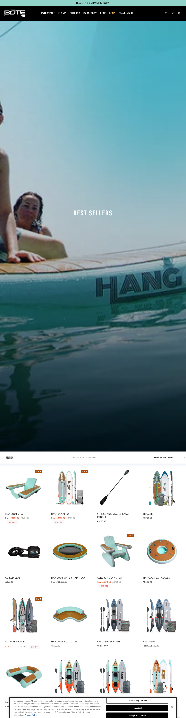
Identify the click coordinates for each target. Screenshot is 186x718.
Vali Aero (149, 641)
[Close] (172, 707)
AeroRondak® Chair (110, 577)
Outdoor (75, 13)
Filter (9, 457)
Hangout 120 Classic (64, 641)
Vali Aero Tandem (108, 641)
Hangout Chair (15, 513)
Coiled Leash (13, 577)
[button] (172, 13)
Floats (62, 13)
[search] (166, 13)
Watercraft (48, 13)
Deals (112, 13)
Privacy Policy (31, 715)
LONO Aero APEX (15, 641)
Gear (103, 13)
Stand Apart (126, 13)
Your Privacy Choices (137, 700)
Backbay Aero (60, 513)
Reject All (137, 708)
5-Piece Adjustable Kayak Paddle (113, 515)
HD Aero (148, 513)
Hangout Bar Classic (156, 577)
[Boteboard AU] (15, 13)
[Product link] (24, 496)
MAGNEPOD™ (90, 13)
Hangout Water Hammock (68, 577)
